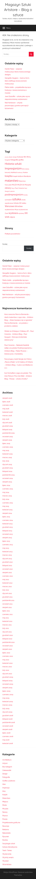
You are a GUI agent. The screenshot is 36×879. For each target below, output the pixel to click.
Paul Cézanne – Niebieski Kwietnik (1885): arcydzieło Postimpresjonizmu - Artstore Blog (18, 348)
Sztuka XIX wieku (20, 203)
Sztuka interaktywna (9, 847)
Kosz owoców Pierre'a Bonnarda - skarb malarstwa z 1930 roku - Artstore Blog (18, 317)
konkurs (14, 172)
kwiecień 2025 (7, 454)
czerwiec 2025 (7, 447)
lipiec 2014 (6, 517)
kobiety (27, 169)
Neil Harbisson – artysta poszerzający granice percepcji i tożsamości (17, 105)
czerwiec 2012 (7, 576)
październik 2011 (8, 600)
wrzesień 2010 (7, 646)
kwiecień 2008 (7, 743)
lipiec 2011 (6, 611)
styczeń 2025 (7, 464)
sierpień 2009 (7, 688)
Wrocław (19, 206)
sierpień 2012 (7, 572)
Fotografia (6, 777)
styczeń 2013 (7, 559)
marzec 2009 (7, 705)
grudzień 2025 (7, 426)
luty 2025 (5, 461)
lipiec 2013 (6, 541)
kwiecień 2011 (7, 621)
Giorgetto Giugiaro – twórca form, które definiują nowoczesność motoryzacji (17, 81)
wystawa (13, 213)
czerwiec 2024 (7, 489)
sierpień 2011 (7, 607)
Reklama (5, 830)
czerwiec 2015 (7, 503)
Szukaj (4, 244)
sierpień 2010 (7, 649)
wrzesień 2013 (7, 534)
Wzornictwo (6, 864)
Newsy (5, 812)
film (25, 157)
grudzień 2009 (7, 677)
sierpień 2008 (7, 729)
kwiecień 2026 (7, 412)
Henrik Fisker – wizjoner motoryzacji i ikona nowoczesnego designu (17, 72)
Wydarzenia (6, 854)
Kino (4, 791)
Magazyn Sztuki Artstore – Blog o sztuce (18, 9)
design (15, 157)
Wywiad (5, 861)
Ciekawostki (6, 770)
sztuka (16, 199)
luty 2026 (5, 419)
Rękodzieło (6, 833)
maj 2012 (5, 579)
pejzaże (12, 191)
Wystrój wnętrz (8, 857)
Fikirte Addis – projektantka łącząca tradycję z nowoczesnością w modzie (18, 90)
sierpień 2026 (7, 398)
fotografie (14, 160)
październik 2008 (8, 722)
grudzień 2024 (7, 468)
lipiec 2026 (6, 402)
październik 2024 (8, 475)
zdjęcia (12, 217)
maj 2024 (5, 492)
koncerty (7, 172)
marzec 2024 (7, 496)
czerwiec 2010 (7, 656)
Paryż (13, 188)
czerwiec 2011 (7, 614)
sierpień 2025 (7, 440)
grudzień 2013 (7, 527)
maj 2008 (5, 740)
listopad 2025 (7, 430)
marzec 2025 (7, 457)
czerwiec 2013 (7, 545)
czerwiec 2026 (7, 405)
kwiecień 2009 (7, 701)
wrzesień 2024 (7, 478)
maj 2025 (5, 450)
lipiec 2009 (6, 691)
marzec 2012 (7, 586)
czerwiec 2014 (7, 520)
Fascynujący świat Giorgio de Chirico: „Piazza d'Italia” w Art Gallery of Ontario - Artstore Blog (18, 362)
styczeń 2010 (7, 674)
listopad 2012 (7, 565)
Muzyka (28, 185)
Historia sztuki (13, 163)
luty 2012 (5, 590)
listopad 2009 (7, 681)
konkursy (20, 172)
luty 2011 (5, 628)
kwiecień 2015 (7, 510)
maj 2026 (5, 409)
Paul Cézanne (19, 188)
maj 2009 (5, 698)
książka (8, 176)
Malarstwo (6, 798)
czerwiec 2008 (7, 736)
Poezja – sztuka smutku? (18, 379)
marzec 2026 (7, 416)
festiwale (20, 157)
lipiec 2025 (6, 443)
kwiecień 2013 (7, 552)
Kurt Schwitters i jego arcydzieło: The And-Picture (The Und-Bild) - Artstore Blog (18, 376)
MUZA (14, 185)
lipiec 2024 (6, 485)
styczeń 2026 (7, 423)
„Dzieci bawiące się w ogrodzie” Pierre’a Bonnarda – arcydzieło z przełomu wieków (18, 323)
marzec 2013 (7, 555)
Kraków (25, 172)
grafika (21, 160)
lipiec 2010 (6, 653)
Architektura (6, 760)
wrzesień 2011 (7, 604)
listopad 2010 (7, 639)
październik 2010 (8, 642)
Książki (15, 176)
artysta (6, 157)
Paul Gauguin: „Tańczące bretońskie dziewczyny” (15, 337)
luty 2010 (5, 670)
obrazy (8, 188)
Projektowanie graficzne (11, 823)
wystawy (21, 213)
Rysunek (5, 837)
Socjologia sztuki (8, 844)
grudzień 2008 (7, 715)
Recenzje (5, 826)
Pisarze (5, 816)
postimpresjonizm (14, 194)
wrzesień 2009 (7, 684)
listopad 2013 (7, 531)
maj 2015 (5, 506)
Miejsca (5, 802)
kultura (20, 176)
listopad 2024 (7, 471)
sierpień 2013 (7, 538)
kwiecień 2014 (7, 524)
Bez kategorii (7, 767)
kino (23, 169)
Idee (4, 784)
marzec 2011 (7, 625)
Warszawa (9, 206)
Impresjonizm (13, 168)
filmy (29, 157)
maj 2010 (5, 660)
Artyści (5, 763)
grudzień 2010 (7, 635)
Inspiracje (6, 788)
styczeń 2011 (7, 632)
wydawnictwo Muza (11, 209)
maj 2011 (5, 618)
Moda (4, 805)
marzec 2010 (7, 667)
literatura (27, 176)
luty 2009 (5, 708)
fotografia (7, 160)
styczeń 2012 (7, 593)
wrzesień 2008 (7, 726)
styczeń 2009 (7, 712)
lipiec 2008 (6, 733)
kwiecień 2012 (7, 583)
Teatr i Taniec (7, 850)
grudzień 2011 (7, 597)
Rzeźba (26, 195)
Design (4, 774)
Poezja (4, 819)
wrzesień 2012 (7, 569)
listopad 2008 (7, 719)
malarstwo (11, 180)
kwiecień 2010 (7, 663)
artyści (11, 157)
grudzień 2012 (7, 562)
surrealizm (8, 200)
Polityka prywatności (12, 234)
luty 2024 (5, 499)
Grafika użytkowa (8, 781)
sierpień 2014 (7, 513)
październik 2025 (8, 433)
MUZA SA (20, 185)
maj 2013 (5, 548)
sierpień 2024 (7, 482)
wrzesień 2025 (7, 437)
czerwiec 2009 (7, 694)
